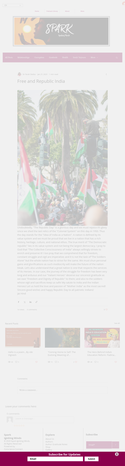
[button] (117, 454)
